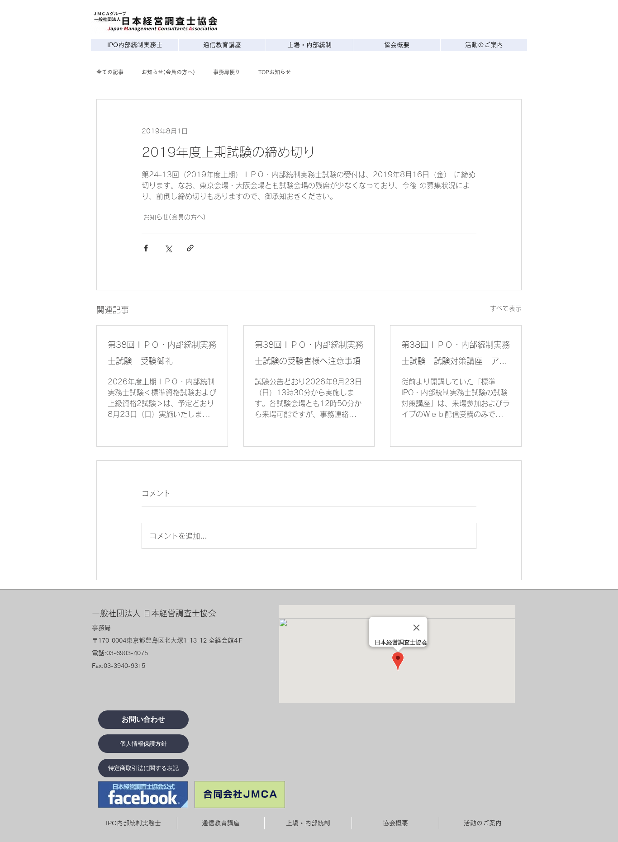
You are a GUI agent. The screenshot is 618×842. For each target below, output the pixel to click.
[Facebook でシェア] (146, 248)
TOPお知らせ (274, 72)
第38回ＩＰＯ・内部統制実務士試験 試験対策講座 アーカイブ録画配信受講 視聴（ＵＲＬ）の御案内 (455, 355)
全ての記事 (110, 72)
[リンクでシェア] (190, 248)
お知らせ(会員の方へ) (168, 72)
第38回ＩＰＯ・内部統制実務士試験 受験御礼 (162, 353)
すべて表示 (506, 308)
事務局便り (226, 72)
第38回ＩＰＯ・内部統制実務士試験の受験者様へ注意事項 (309, 353)
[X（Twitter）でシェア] (168, 248)
